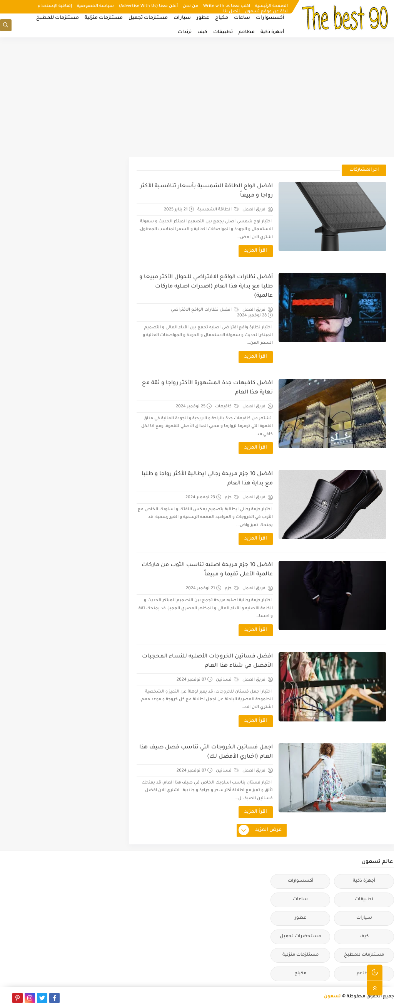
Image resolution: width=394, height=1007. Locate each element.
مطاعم (247, 32)
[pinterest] (17, 998)
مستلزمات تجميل (148, 18)
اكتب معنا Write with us (226, 6)
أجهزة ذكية (272, 32)
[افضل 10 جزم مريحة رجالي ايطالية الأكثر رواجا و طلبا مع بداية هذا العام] (332, 504)
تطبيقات (223, 32)
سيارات (182, 18)
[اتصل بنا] (5, 998)
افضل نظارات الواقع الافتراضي (202, 310)
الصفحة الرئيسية (271, 6)
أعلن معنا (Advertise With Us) (148, 6)
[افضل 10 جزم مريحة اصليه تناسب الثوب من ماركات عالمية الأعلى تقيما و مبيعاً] (332, 595)
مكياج (221, 18)
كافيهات (224, 406)
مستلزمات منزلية (104, 18)
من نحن (190, 6)
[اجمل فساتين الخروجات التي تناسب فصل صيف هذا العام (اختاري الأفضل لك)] (332, 777)
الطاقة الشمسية (215, 209)
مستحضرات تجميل (300, 936)
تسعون (332, 996)
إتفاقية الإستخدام (55, 6)
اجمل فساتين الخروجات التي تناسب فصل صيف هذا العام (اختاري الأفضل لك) (206, 752)
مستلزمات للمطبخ (57, 18)
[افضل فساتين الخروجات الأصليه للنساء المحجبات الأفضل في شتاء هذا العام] (332, 686)
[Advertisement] (197, 97)
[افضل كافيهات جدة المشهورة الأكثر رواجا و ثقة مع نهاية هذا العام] (332, 413)
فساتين (224, 679)
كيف (202, 32)
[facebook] (54, 998)
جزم (229, 497)
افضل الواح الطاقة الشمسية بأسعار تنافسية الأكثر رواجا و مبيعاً (206, 191)
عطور (203, 18)
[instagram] (30, 998)
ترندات (185, 32)
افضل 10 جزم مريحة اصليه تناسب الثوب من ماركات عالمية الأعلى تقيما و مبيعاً (207, 570)
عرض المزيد (268, 830)
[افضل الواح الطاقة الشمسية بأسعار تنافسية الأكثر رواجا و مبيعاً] (332, 216)
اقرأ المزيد (255, 251)
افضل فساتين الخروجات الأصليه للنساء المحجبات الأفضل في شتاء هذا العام (207, 661)
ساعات (242, 18)
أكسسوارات (270, 18)
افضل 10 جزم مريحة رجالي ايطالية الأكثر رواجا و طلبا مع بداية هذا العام (207, 479)
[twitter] (42, 998)
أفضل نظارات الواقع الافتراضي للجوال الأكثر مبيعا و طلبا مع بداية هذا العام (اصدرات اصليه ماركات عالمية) (206, 286)
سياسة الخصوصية (95, 6)
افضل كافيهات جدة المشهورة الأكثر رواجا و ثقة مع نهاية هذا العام (207, 388)
